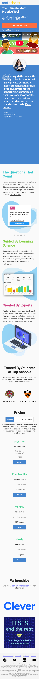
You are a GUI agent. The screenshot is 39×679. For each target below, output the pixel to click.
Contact (33, 656)
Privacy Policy (18, 656)
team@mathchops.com (20, 586)
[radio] (10, 419)
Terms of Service (8, 656)
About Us (26, 656)
